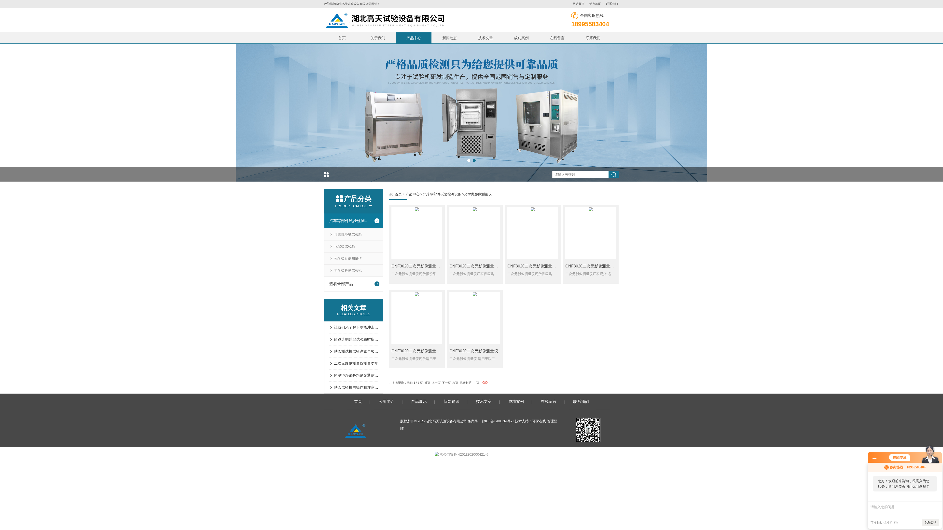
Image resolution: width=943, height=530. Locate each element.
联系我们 (612, 4)
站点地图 (595, 4)
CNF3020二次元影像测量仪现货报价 (423, 266)
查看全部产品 (341, 284)
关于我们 (378, 38)
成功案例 (521, 38)
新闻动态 (449, 38)
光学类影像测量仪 (348, 258)
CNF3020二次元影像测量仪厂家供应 (481, 266)
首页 (342, 38)
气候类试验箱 (344, 246)
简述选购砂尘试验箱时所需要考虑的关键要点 (356, 339)
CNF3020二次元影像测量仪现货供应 (539, 266)
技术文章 (485, 38)
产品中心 (413, 38)
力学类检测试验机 (348, 270)
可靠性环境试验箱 (348, 234)
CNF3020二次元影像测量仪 (473, 351)
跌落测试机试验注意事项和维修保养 (356, 351)
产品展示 (419, 401)
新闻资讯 (451, 401)
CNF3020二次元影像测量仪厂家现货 (597, 266)
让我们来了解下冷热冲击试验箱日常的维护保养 (356, 327)
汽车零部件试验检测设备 (350, 221)
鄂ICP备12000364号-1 (498, 421)
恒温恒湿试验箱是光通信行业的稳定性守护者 (356, 375)
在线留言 (557, 38)
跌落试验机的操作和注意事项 (356, 387)
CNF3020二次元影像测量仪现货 (419, 351)
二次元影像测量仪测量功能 (356, 363)
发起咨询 (931, 522)
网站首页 (578, 4)
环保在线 (539, 421)
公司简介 (386, 401)
